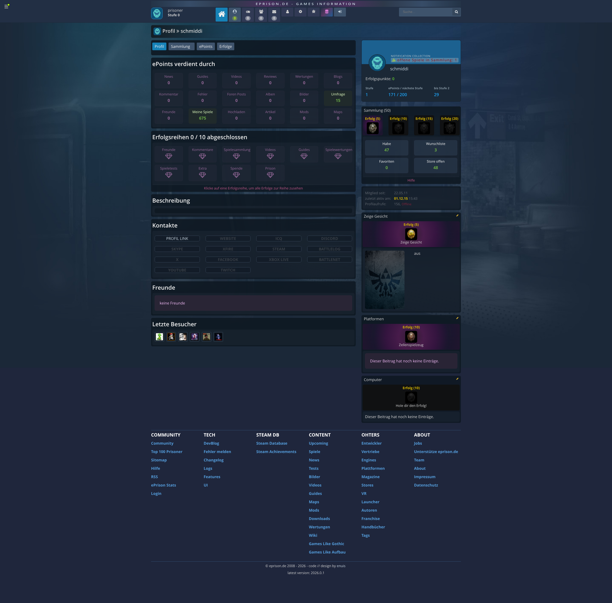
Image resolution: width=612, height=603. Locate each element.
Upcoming (318, 443)
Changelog (214, 460)
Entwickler (371, 443)
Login (156, 493)
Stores (367, 485)
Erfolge (225, 46)
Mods (314, 510)
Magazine (370, 476)
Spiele (314, 451)
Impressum (425, 476)
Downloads (319, 518)
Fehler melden (217, 451)
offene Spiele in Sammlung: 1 (426, 60)
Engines (368, 460)
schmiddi (399, 69)
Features (212, 476)
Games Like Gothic (326, 543)
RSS (154, 476)
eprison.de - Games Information (306, 4)
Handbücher (373, 527)
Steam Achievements (276, 451)
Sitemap (159, 460)
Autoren (369, 510)
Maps (314, 501)
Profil (159, 46)
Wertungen (319, 527)
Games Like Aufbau (327, 552)
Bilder (314, 476)
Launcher (370, 501)
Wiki (313, 535)
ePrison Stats (163, 485)
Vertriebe (370, 451)
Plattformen (373, 468)
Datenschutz (426, 485)
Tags (365, 535)
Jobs (418, 443)
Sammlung (180, 46)
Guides (315, 493)
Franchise (370, 518)
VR (363, 493)
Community (162, 443)
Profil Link (177, 238)
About (420, 468)
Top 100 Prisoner (166, 451)
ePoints (205, 46)
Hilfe (411, 180)
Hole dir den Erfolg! (411, 406)
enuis (341, 566)
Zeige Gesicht (411, 242)
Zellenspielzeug (411, 345)
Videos (315, 485)
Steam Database (271, 443)
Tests (313, 468)
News (314, 460)
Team (419, 460)
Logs (208, 468)
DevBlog (211, 443)
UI (206, 485)
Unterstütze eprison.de (436, 451)
